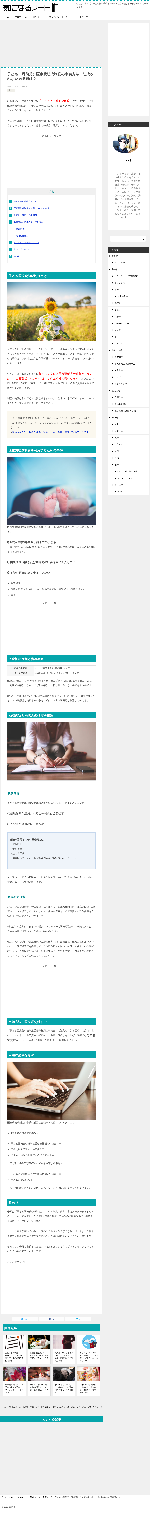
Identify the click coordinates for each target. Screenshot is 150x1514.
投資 (117, 465)
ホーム (6, 17)
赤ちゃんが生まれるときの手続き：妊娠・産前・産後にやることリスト (50, 432)
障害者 (118, 303)
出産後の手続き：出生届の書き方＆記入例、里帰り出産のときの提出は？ (28, 1407)
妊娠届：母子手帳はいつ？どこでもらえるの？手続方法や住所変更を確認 (64, 1357)
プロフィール (21, 17)
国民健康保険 (121, 404)
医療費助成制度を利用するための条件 (32, 208)
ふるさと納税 (121, 384)
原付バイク (120, 343)
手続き (115, 269)
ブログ (115, 256)
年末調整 (119, 357)
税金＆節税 (117, 350)
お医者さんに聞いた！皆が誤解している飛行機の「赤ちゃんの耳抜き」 (64, 1389)
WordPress (120, 262)
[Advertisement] (51, 44)
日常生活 (119, 431)
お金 (117, 424)
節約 (117, 458)
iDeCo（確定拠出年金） (128, 471)
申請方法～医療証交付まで (26, 242)
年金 (117, 289)
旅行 (117, 438)
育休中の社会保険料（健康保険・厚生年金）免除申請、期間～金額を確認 (89, 1389)
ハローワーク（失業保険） (127, 276)
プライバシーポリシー (59, 17)
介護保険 (119, 397)
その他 (115, 417)
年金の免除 (122, 296)
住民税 (118, 377)
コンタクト (38, 17)
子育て (11, 90)
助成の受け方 (22, 236)
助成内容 (20, 229)
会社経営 (119, 485)
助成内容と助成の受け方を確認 (28, 222)
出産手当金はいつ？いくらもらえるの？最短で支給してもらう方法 (39, 1355)
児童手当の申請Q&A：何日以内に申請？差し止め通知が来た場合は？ (14, 1357)
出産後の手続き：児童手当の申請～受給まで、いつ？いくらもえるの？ (14, 1389)
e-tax (119, 491)
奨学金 (118, 316)
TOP (14, 1497)
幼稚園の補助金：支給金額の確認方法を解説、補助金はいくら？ (39, 1387)
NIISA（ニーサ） (125, 478)
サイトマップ (82, 17)
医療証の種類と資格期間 (25, 215)
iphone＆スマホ (122, 323)
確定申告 (119, 370)
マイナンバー (121, 283)
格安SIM (118, 444)
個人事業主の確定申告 (125, 364)
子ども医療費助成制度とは (26, 201)
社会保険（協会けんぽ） (126, 411)
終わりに (18, 256)
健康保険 (116, 390)
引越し (118, 310)
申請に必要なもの (22, 249)
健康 (117, 451)
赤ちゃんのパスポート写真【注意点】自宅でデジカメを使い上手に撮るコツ (89, 1357)
